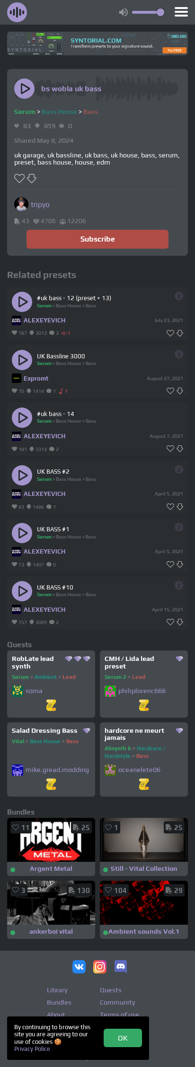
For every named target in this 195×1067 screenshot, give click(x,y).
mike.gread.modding (57, 769)
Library (57, 990)
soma (34, 690)
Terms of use (119, 1014)
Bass (90, 111)
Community (117, 1002)
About (56, 1014)
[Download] (180, 333)
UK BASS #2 (53, 471)
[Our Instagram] (99, 967)
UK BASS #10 (55, 587)
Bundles (59, 1002)
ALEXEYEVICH (44, 320)
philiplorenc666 (142, 690)
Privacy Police (32, 1048)
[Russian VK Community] (79, 967)
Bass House (59, 111)
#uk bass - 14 (55, 413)
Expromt (36, 378)
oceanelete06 (139, 769)
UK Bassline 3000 (61, 356)
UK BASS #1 (53, 529)
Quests (111, 990)
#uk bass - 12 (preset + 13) (74, 298)
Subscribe (97, 238)
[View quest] (51, 706)
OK (123, 1037)
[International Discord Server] (120, 967)
